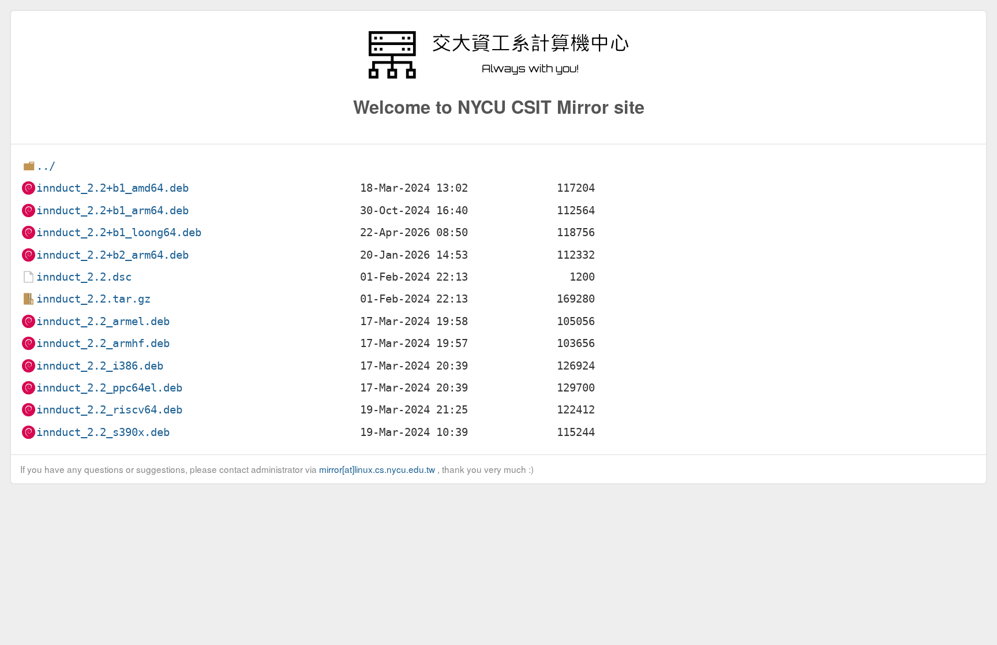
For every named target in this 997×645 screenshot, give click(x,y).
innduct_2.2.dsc (84, 277)
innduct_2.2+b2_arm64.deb (112, 255)
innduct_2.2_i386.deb (99, 365)
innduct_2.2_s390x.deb (103, 432)
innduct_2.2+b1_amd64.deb (112, 188)
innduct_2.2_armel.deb (103, 321)
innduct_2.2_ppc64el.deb (109, 387)
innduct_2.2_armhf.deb (103, 343)
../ (45, 166)
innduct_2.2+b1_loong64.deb (118, 232)
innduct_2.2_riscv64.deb (109, 409)
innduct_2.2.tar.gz (93, 298)
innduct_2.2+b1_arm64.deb (112, 210)
